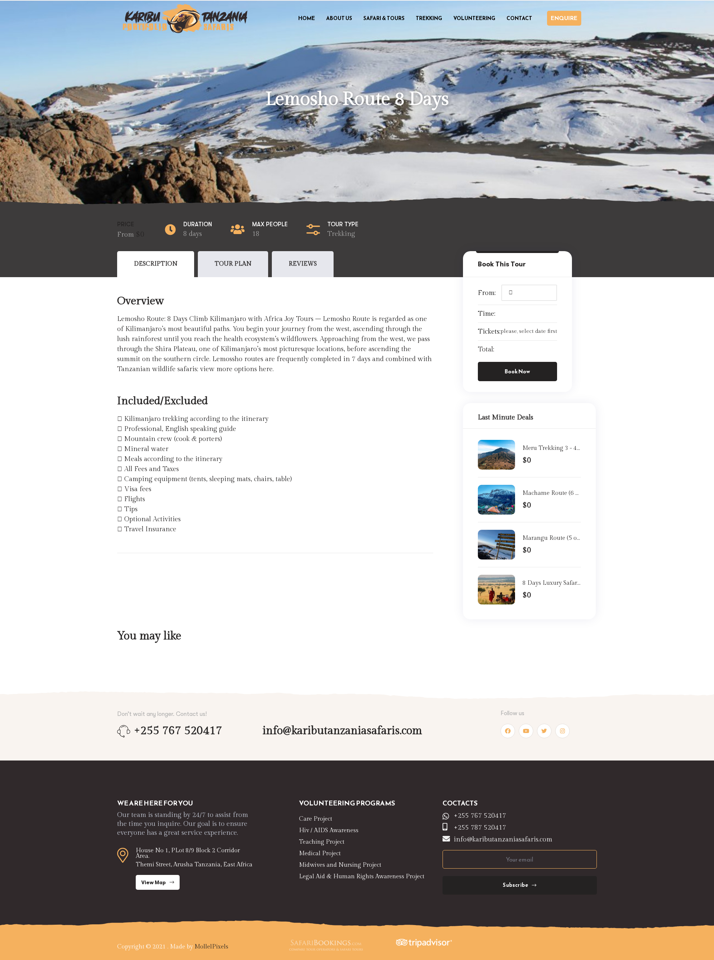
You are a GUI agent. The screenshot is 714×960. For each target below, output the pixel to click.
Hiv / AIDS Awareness (328, 830)
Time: (486, 314)
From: (487, 293)
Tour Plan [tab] (233, 263)
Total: (486, 349)
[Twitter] (544, 731)
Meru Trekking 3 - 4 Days (549, 449)
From (126, 235)
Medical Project (320, 853)
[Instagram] (562, 731)
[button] (564, 18)
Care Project (315, 819)
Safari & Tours (384, 18)
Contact (519, 18)
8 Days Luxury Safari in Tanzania (550, 584)
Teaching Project (321, 842)
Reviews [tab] (303, 263)
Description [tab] (155, 263)
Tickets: (489, 331)
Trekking (429, 18)
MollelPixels (211, 946)
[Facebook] (508, 731)
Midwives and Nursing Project (340, 865)
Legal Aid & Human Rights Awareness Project (361, 876)
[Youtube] (526, 731)
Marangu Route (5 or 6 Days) (550, 539)
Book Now (517, 371)
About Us (339, 18)
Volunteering (474, 18)
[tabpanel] (275, 407)
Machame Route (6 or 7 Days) (551, 494)
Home (306, 18)
